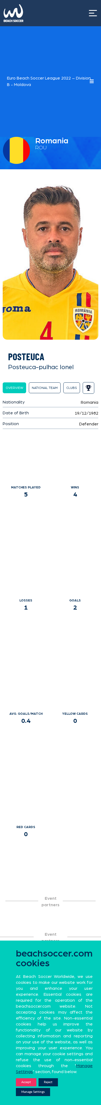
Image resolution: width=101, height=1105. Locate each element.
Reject (48, 1082)
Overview (14, 387)
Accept (26, 1082)
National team (45, 387)
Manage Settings (33, 1092)
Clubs (71, 387)
